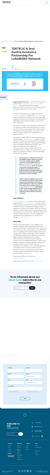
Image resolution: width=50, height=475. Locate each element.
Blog (7, 41)
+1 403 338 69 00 (38, 422)
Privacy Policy (45, 471)
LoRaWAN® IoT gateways (20, 115)
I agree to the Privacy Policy (13, 391)
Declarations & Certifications (11, 456)
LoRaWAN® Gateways (29, 103)
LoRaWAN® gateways (29, 203)
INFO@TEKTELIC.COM (38, 426)
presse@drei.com (38, 261)
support (9, 453)
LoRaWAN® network (28, 139)
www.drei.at (26, 253)
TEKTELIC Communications (20, 201)
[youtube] (28, 471)
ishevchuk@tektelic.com (19, 258)
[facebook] (19, 471)
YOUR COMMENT (11, 386)
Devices (37, 103)
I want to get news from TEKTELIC (33, 391)
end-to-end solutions (40, 115)
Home (3, 41)
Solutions (15, 105)
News (11, 41)
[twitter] (22, 471)
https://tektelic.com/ (23, 217)
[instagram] (25, 471)
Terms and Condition (38, 471)
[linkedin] (31, 471)
